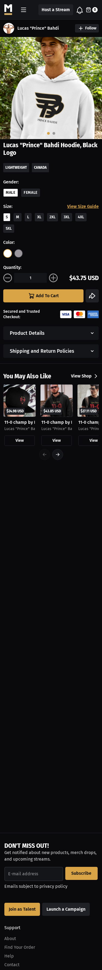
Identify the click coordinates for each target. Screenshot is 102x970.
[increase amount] (53, 278)
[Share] (92, 295)
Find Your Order (19, 947)
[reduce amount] (7, 278)
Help (9, 956)
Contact (12, 964)
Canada (40, 167)
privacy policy (53, 886)
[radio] (7, 253)
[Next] (57, 454)
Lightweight (16, 167)
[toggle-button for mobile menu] (23, 10)
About (10, 938)
